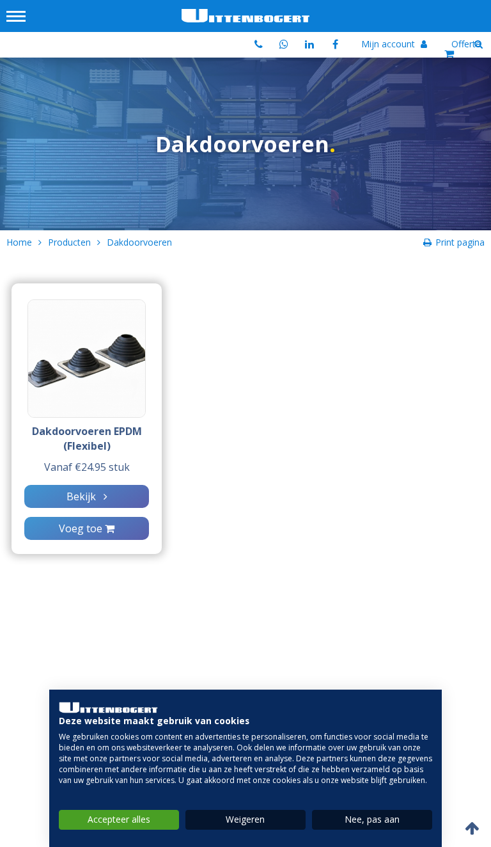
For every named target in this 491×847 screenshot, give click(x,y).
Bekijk (85, 496)
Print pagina (460, 242)
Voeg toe (82, 528)
